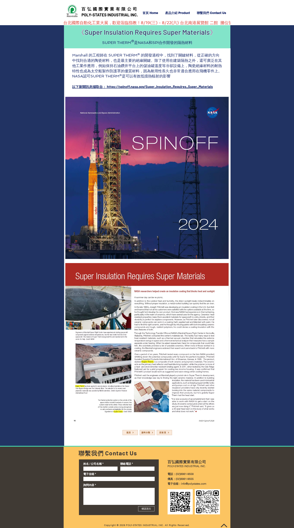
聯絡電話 (125, 463)
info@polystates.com (193, 483)
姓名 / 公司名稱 (92, 463)
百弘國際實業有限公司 (110, 8)
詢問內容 (88, 485)
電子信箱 (88, 474)
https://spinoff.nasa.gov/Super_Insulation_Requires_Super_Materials (160, 87)
